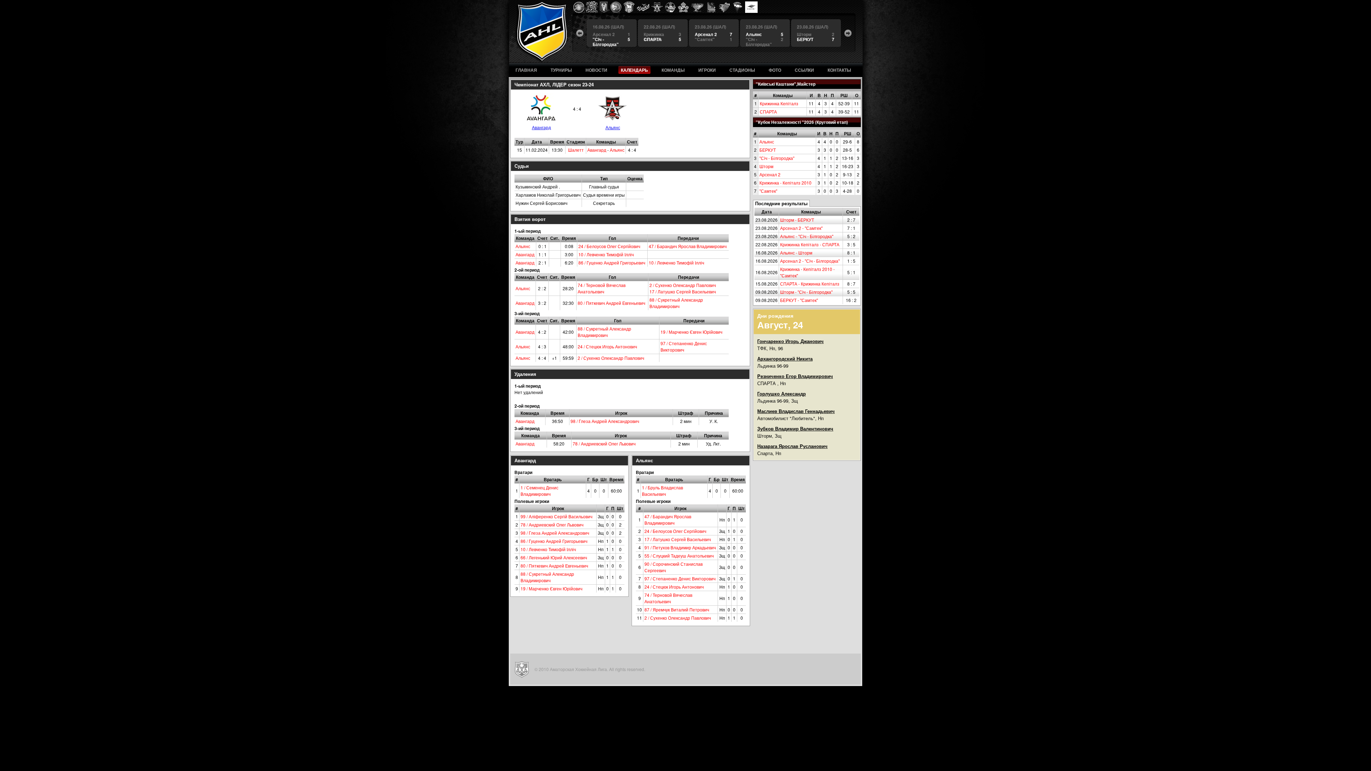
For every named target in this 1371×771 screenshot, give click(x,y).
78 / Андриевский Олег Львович (604, 443)
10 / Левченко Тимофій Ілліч (606, 254)
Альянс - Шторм (796, 253)
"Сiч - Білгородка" (776, 158)
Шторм (766, 166)
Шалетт (576, 150)
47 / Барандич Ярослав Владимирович (688, 246)
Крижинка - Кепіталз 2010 (785, 183)
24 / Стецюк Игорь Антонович (607, 346)
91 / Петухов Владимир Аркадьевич (680, 547)
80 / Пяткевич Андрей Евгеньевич (611, 303)
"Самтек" (768, 191)
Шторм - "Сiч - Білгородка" (806, 292)
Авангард (541, 127)
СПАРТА (768, 112)
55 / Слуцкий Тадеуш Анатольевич (679, 556)
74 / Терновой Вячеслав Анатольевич (602, 288)
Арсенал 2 (769, 174)
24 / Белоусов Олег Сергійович (609, 246)
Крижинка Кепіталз (779, 103)
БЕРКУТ (767, 150)
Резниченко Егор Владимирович (795, 376)
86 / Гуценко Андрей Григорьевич (611, 262)
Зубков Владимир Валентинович (795, 428)
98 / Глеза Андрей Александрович (605, 421)
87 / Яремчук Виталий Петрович (676, 609)
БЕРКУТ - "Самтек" (799, 300)
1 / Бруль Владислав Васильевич (662, 490)
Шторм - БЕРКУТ (797, 220)
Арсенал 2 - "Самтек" (801, 228)
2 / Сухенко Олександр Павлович (682, 285)
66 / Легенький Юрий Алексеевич (554, 557)
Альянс (766, 141)
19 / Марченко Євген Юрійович (691, 332)
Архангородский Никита (785, 358)
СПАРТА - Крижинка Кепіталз (809, 284)
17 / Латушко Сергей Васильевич (682, 291)
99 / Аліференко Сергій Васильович (556, 516)
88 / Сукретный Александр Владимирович (676, 303)
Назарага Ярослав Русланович (792, 446)
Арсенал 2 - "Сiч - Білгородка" (810, 261)
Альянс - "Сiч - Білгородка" (806, 236)
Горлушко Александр (781, 393)
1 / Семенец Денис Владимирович (539, 490)
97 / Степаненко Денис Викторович (684, 346)
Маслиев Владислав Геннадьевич (796, 411)
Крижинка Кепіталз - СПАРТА (809, 244)
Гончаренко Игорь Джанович (790, 341)
